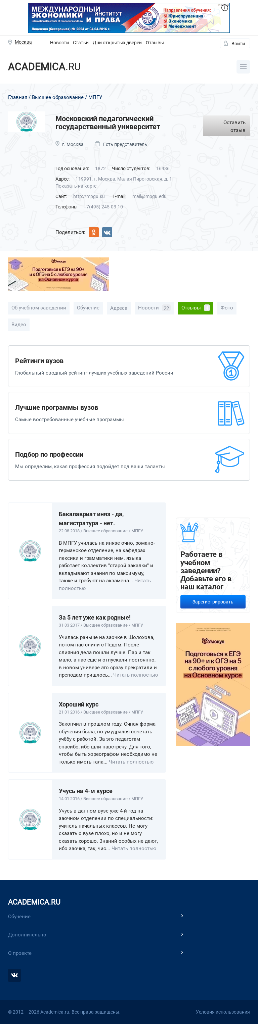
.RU (44, 66)
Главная (17, 97)
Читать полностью (135, 675)
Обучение (88, 308)
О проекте (20, 953)
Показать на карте (75, 186)
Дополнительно (27, 935)
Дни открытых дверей (117, 42)
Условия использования (223, 1012)
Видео (18, 325)
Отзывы (155, 42)
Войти (238, 43)
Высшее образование (58, 97)
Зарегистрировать (212, 601)
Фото (227, 308)
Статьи (81, 42)
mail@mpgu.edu (149, 196)
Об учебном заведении (38, 308)
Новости (59, 42)
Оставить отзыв (234, 126)
